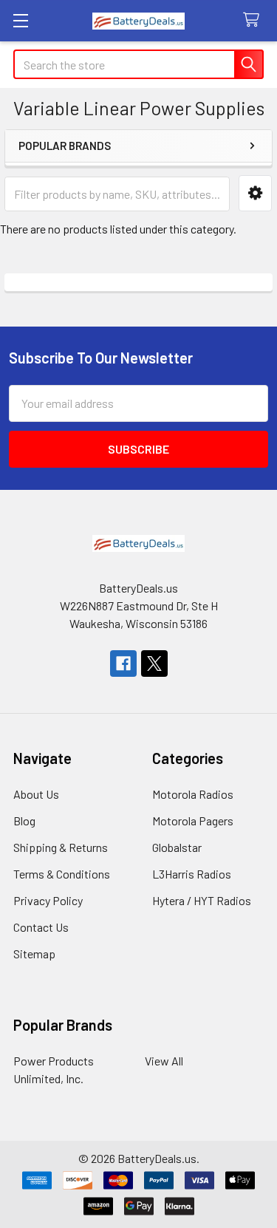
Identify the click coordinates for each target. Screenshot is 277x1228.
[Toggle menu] (20, 20)
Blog (24, 820)
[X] (154, 663)
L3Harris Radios (191, 874)
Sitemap (34, 953)
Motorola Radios (192, 794)
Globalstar (177, 847)
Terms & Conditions (61, 874)
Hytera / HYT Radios (201, 900)
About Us (36, 794)
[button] (255, 193)
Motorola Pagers (192, 820)
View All (164, 1061)
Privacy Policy (48, 900)
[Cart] (254, 20)
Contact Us (41, 927)
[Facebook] (123, 663)
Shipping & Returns (60, 847)
